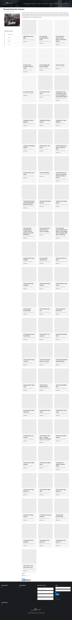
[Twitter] (28, 580)
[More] (30, 580)
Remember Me (59, 592)
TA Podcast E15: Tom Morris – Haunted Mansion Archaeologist (45, 437)
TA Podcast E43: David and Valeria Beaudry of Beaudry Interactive (28, 203)
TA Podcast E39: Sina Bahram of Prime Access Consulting (45, 230)
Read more (25, 41)
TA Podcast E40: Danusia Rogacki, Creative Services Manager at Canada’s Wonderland (28, 231)
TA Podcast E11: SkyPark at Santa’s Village (60, 464)
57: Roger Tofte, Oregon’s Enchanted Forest (28, 66)
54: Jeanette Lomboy (28, 92)
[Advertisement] (12, 65)
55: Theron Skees (60, 65)
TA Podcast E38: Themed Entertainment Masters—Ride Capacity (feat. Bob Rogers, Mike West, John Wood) (61, 231)
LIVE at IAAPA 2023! (44, 172)
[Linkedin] (24, 580)
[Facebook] (22, 580)
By (25, 39)
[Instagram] (26, 580)
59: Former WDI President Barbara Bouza (44, 38)
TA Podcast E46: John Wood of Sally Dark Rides (61, 147)
